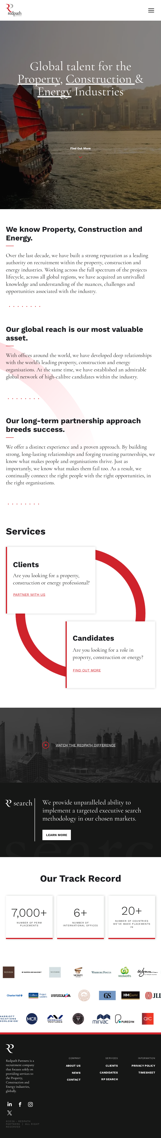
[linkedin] (9, 1105)
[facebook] (20, 1105)
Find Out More (80, 148)
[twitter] (9, 1113)
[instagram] (30, 1105)
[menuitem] (61, 1058)
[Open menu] (151, 10)
